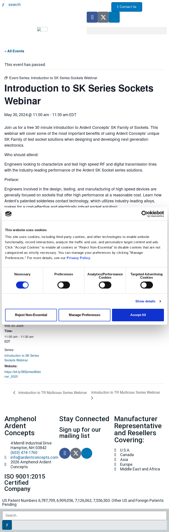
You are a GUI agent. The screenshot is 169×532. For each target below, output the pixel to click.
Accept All (138, 315)
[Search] (7, 525)
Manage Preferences (84, 315)
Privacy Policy (78, 258)
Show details (145, 301)
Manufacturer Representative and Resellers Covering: (138, 429)
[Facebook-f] (92, 17)
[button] (127, 30)
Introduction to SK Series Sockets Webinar (21, 357)
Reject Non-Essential (31, 315)
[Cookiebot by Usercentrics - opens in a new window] (144, 213)
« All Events (14, 50)
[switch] (63, 285)
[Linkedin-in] (114, 17)
